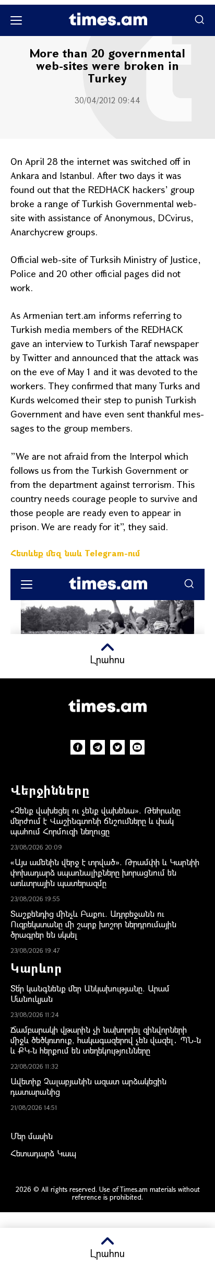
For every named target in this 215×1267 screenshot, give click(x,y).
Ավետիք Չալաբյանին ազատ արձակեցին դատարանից (88, 1086)
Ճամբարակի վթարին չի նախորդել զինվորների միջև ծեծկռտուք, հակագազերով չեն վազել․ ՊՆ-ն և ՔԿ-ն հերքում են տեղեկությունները (105, 1040)
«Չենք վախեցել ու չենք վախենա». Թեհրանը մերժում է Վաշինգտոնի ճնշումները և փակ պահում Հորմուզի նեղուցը (95, 820)
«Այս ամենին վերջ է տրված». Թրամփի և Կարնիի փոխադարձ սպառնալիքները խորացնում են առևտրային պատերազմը (104, 872)
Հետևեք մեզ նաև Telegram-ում (75, 552)
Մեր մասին (31, 1135)
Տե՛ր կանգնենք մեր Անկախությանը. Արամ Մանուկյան (90, 993)
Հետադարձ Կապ (43, 1153)
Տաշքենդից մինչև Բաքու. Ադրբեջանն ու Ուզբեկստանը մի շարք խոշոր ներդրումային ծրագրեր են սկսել (93, 924)
